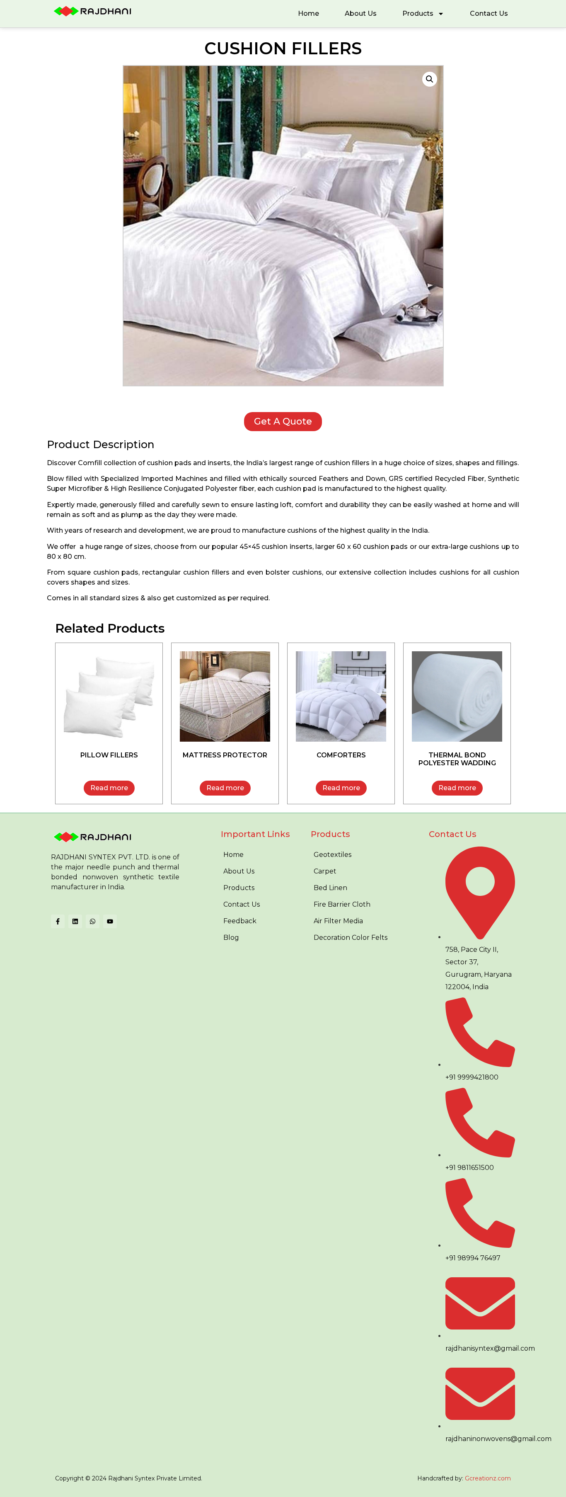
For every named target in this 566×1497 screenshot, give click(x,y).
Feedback (239, 921)
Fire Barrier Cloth (342, 904)
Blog (231, 937)
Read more (109, 788)
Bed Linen (330, 888)
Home (308, 13)
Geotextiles (332, 855)
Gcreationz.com (488, 1478)
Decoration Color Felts (350, 937)
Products (417, 13)
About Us (361, 13)
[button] (429, 79)
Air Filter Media (338, 921)
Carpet (325, 871)
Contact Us (489, 13)
